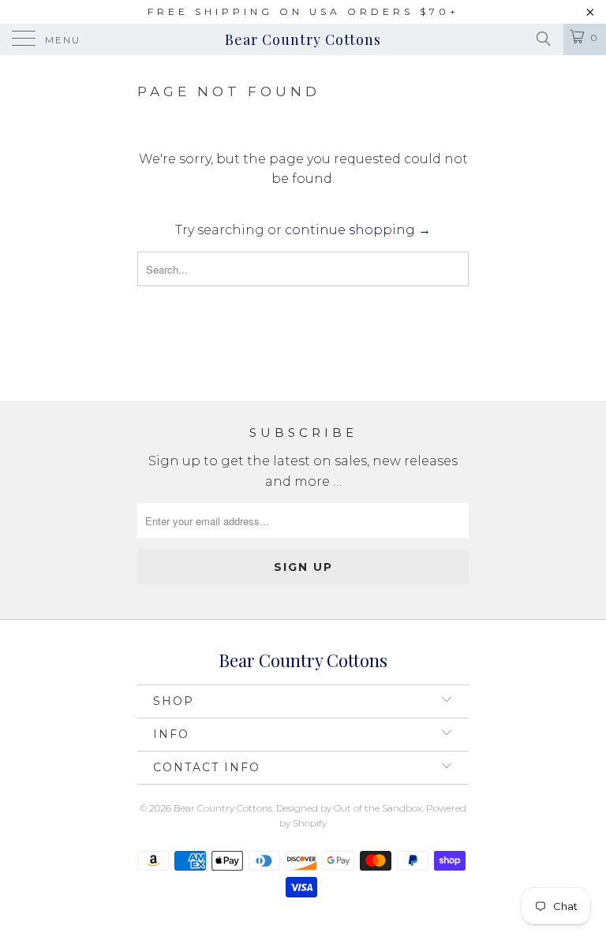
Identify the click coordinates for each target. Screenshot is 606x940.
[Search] (542, 38)
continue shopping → (358, 229)
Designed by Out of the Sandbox (349, 808)
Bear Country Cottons (303, 39)
